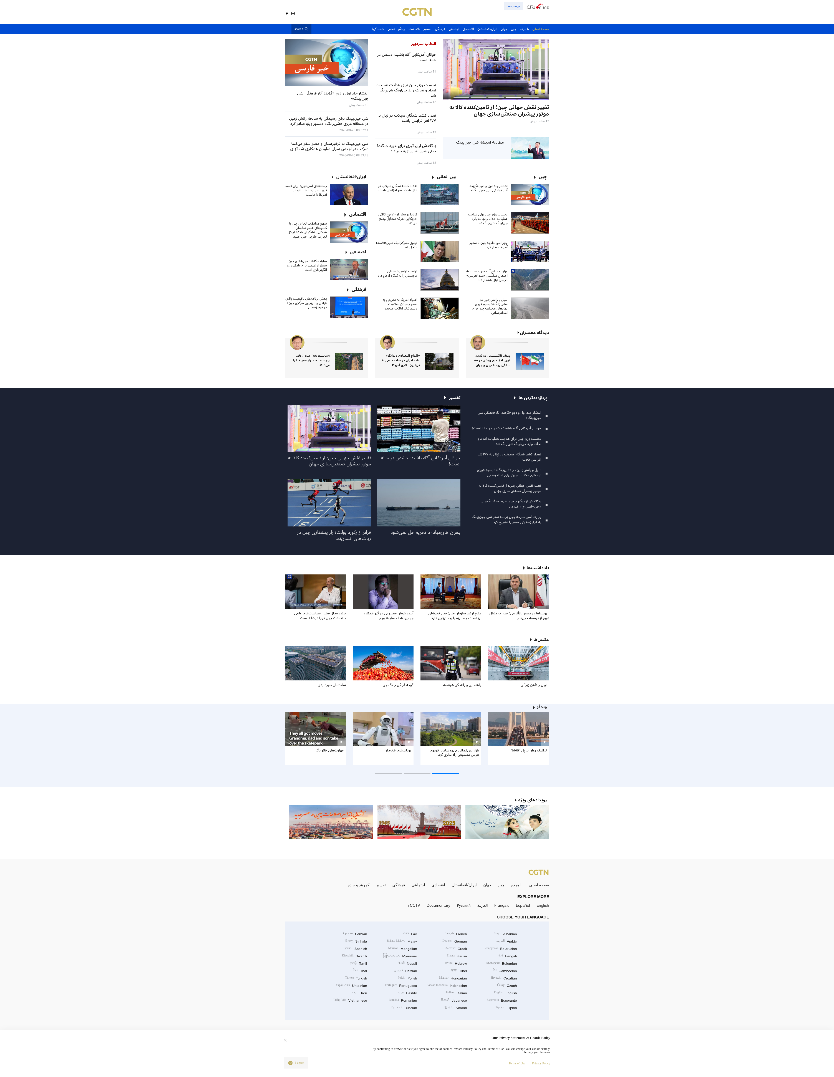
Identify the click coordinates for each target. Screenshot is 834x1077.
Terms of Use (517, 1063)
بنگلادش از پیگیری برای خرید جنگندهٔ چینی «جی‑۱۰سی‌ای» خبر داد (510, 504)
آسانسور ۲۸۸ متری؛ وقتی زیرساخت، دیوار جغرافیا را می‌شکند (311, 360)
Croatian (504, 978)
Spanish (355, 948)
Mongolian (402, 948)
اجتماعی (418, 884)
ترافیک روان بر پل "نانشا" (528, 750)
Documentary (438, 905)
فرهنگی (398, 884)
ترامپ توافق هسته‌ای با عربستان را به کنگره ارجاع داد (397, 273)
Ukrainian (351, 985)
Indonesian (447, 985)
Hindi (459, 971)
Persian (405, 971)
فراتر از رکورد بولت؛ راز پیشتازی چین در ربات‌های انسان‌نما (334, 535)
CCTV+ (413, 905)
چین (501, 884)
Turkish (356, 978)
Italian (456, 993)
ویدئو (541, 707)
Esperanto (502, 1000)
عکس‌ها (541, 639)
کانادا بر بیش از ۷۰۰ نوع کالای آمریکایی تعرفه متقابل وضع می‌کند (397, 218)
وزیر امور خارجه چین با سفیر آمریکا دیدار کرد (489, 245)
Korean (455, 1008)
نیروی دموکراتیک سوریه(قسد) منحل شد (396, 245)
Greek (455, 948)
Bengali (507, 956)
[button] (531, 97)
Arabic (506, 941)
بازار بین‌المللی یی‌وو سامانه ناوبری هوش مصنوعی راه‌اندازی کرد (454, 752)
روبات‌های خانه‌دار (398, 750)
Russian (404, 1008)
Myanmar (400, 956)
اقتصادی (438, 884)
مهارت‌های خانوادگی (329, 750)
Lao (410, 934)
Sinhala (356, 941)
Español (523, 905)
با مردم (517, 884)
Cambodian (505, 971)
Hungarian (453, 978)
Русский (464, 905)
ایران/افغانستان (464, 884)
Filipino (505, 1008)
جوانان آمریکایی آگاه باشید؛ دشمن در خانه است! (506, 428)
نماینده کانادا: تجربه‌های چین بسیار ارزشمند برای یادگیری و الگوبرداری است (307, 265)
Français (501, 905)
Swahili (354, 956)
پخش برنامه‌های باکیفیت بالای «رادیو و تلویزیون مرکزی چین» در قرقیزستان (306, 302)
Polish (407, 978)
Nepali (407, 963)
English (542, 905)
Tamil (358, 963)
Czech (507, 985)
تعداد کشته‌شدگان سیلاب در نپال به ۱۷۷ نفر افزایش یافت (397, 188)
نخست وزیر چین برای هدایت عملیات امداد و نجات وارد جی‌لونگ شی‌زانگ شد (488, 218)
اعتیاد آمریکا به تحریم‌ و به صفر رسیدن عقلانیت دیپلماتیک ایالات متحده (399, 304)
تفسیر (381, 884)
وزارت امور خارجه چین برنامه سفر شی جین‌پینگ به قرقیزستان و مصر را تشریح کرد (506, 519)
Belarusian (500, 948)
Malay (402, 941)
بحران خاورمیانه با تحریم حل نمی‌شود (425, 532)
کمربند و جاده (358, 884)
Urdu (359, 993)
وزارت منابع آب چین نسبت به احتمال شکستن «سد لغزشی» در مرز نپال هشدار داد (487, 275)
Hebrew (456, 963)
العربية (482, 905)
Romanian (403, 1000)
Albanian (505, 934)
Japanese (453, 1000)
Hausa (457, 956)
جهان (487, 884)
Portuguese (401, 985)
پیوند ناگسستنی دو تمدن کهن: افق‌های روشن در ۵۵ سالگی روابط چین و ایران (492, 360)
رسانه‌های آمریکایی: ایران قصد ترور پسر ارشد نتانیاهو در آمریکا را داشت (306, 190)
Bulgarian (501, 963)
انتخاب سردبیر (423, 44)
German (454, 941)
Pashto (407, 993)
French (455, 934)
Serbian (355, 934)
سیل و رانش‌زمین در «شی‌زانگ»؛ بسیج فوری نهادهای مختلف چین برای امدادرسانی (490, 306)
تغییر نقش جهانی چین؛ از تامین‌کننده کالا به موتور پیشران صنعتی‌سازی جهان (509, 488)
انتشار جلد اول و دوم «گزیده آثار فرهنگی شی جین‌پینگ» (489, 188)
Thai (360, 971)
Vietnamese (350, 1000)
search (299, 29)
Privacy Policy (541, 1063)
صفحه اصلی (539, 884)
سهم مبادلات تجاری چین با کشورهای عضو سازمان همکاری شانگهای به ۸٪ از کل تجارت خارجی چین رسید (307, 230)
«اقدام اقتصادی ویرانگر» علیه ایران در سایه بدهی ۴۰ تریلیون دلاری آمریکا (401, 360)
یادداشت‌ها (538, 568)
